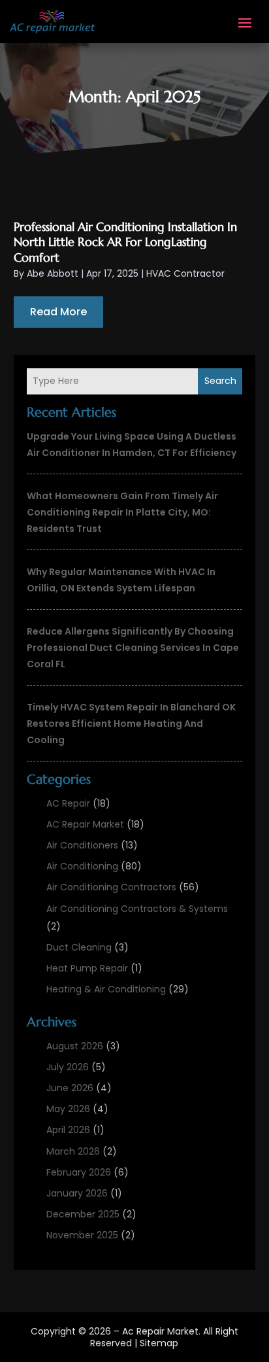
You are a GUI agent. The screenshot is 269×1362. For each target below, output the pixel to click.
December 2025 (82, 1214)
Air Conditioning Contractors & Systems (137, 908)
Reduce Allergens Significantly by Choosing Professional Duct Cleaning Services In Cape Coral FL (133, 648)
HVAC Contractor (185, 273)
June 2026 (69, 1087)
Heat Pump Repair (87, 968)
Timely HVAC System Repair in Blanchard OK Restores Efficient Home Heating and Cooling (131, 723)
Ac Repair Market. (161, 1331)
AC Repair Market (85, 824)
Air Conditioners (82, 845)
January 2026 (77, 1193)
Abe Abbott (52, 273)
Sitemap (159, 1343)
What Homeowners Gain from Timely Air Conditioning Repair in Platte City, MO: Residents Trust (122, 512)
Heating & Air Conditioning (106, 989)
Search (220, 380)
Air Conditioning (82, 866)
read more (58, 311)
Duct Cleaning (79, 947)
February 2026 (78, 1172)
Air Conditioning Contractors (111, 887)
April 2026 (68, 1129)
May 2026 (68, 1108)
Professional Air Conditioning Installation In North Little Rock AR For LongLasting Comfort (125, 242)
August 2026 (74, 1046)
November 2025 (82, 1235)
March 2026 (73, 1151)
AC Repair (68, 803)
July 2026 (67, 1067)
